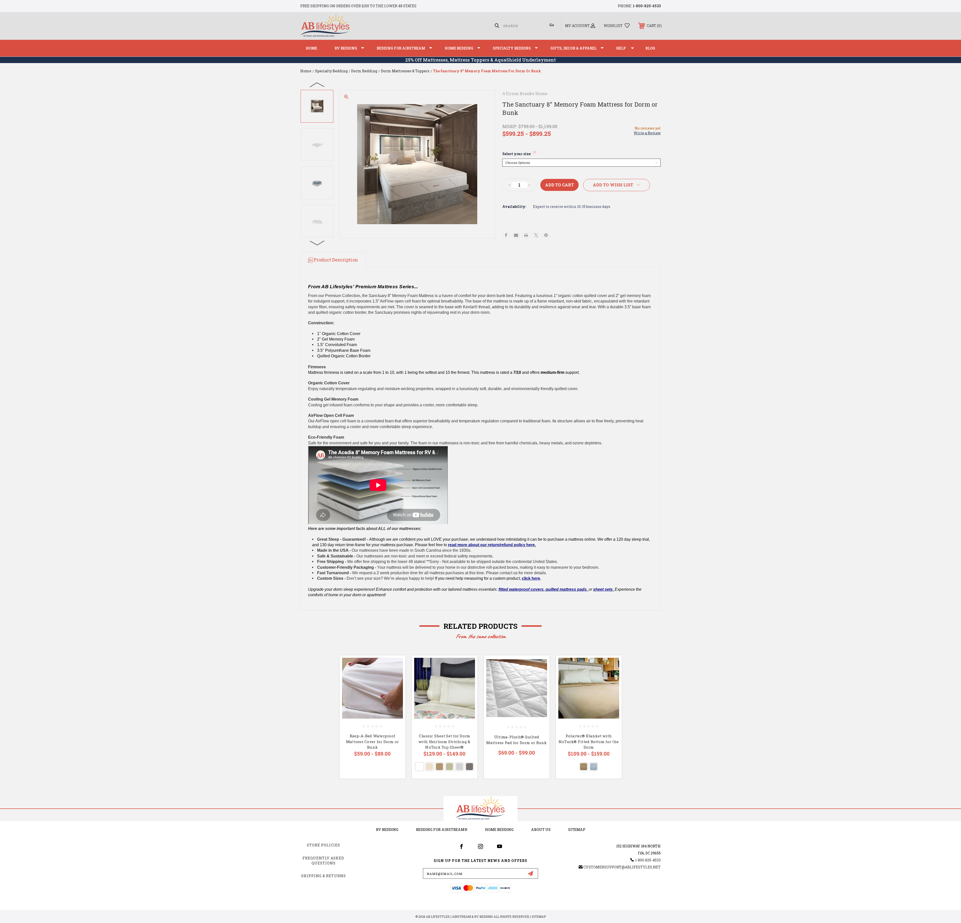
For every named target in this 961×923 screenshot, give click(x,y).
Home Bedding (459, 48)
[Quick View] (395, 665)
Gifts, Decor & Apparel (573, 48)
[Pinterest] (546, 235)
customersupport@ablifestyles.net (622, 867)
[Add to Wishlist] (395, 678)
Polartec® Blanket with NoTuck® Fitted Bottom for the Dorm (589, 741)
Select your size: (519, 153)
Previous (317, 84)
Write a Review (647, 133)
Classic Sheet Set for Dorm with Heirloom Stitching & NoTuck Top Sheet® (444, 741)
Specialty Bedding (512, 48)
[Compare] (395, 691)
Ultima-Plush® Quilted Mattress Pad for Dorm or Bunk (516, 739)
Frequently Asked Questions (323, 860)
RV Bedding (346, 48)
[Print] (526, 235)
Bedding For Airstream (401, 48)
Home (311, 48)
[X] (536, 235)
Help (621, 48)
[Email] (516, 235)
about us (541, 829)
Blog (650, 48)
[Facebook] (506, 235)
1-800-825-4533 (647, 6)
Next (317, 242)
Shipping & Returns (323, 875)
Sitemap (576, 829)
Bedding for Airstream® (441, 829)
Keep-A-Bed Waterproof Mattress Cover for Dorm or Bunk (372, 741)
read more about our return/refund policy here (491, 545)
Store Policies (323, 845)
